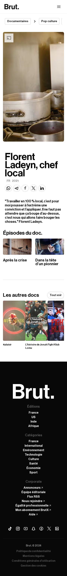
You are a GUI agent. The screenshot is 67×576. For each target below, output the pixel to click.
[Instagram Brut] (18, 528)
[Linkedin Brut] (57, 528)
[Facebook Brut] (41, 528)
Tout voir (56, 295)
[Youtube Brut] (25, 528)
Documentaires (17, 21)
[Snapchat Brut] (33, 528)
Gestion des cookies (33, 565)
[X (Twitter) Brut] (49, 528)
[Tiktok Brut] (10, 528)
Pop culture (49, 21)
